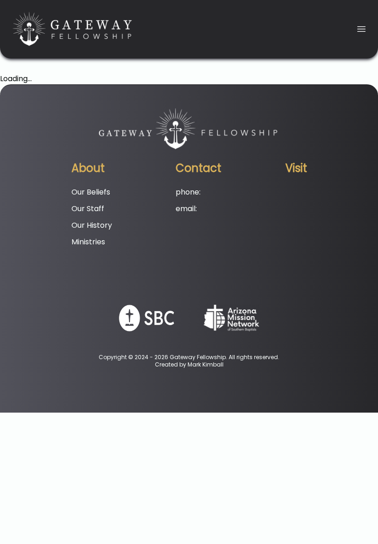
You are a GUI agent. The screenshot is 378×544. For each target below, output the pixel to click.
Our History (91, 225)
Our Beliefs (90, 192)
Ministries (88, 242)
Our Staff (87, 208)
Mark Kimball (206, 364)
